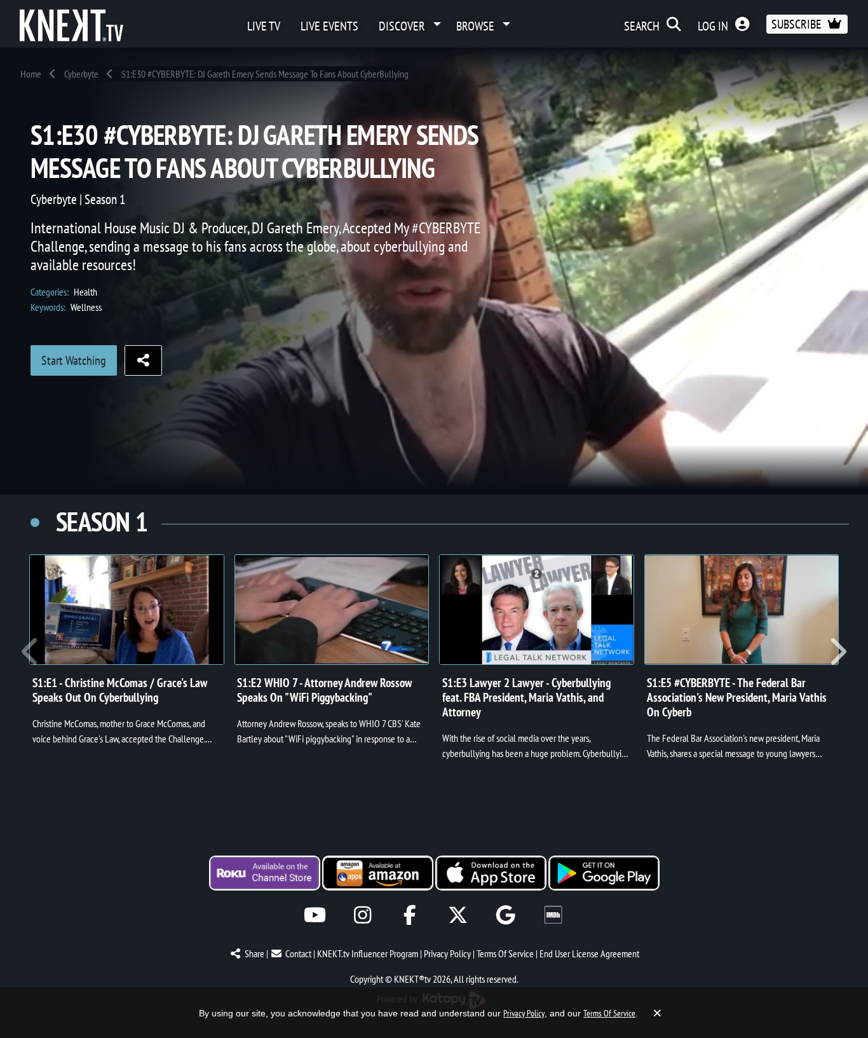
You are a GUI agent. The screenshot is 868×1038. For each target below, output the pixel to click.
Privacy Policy (447, 953)
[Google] (505, 915)
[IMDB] (553, 915)
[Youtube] (314, 915)
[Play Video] (126, 609)
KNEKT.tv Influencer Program (367, 953)
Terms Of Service (505, 953)
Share (254, 953)
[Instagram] (362, 915)
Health (85, 291)
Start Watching (73, 360)
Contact (298, 953)
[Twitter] (457, 915)
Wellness (86, 307)
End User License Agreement (589, 953)
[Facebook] (410, 915)
